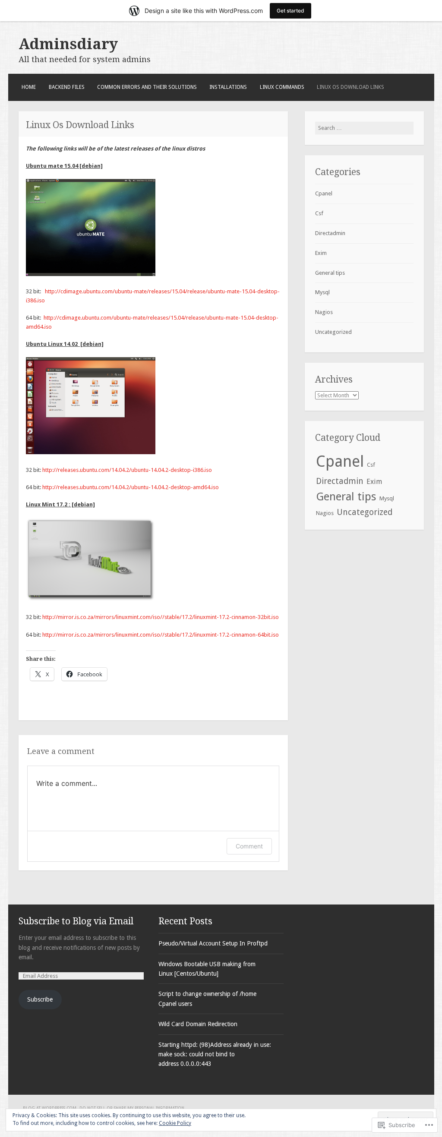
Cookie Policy (175, 1123)
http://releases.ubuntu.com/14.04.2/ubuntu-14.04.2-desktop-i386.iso (127, 470)
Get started (290, 10)
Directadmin (330, 233)
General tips (330, 273)
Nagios (324, 312)
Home (29, 87)
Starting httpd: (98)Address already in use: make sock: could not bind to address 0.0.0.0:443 (214, 1054)
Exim (321, 253)
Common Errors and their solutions (147, 87)
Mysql (322, 292)
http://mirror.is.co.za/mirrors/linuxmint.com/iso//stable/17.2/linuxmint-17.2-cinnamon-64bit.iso (160, 634)
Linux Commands (282, 87)
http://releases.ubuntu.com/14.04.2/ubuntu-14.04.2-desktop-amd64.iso (130, 487)
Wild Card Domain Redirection (197, 1024)
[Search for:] (364, 128)
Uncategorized (333, 332)
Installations (228, 87)
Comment (249, 846)
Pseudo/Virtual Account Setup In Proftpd (213, 943)
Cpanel (323, 193)
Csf (319, 213)
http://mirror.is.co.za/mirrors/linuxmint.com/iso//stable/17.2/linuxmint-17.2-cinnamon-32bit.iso (160, 617)
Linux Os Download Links (350, 87)
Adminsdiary (68, 44)
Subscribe (40, 999)
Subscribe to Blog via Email (76, 921)
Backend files (67, 87)
